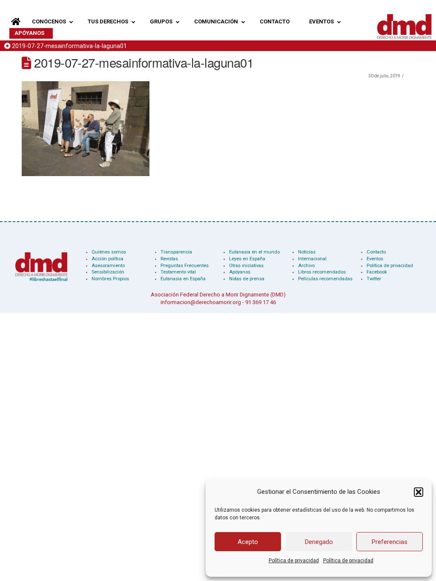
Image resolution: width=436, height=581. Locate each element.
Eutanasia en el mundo (254, 252)
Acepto (248, 542)
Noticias (307, 252)
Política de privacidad (294, 561)
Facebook (377, 272)
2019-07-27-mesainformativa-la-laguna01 (69, 46)
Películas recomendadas (325, 279)
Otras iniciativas (246, 265)
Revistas (169, 259)
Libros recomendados (322, 272)
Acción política (107, 259)
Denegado (319, 542)
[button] (418, 492)
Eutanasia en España (183, 279)
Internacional (312, 259)
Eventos (375, 259)
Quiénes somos (109, 252)
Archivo (306, 265)
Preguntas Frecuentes (185, 265)
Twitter (374, 279)
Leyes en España (247, 259)
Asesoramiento (108, 265)
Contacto (376, 252)
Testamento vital (178, 272)
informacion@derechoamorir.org (201, 302)
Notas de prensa (246, 279)
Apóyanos (239, 272)
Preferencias (389, 542)
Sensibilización (108, 272)
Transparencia (176, 252)
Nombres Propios (110, 279)
